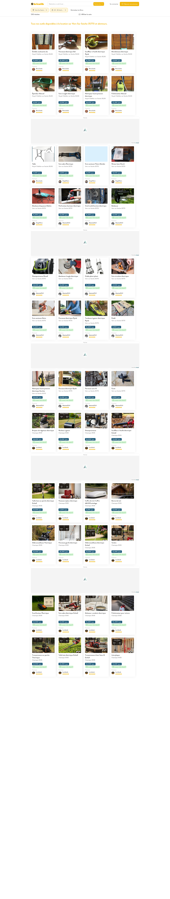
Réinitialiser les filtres (77, 10)
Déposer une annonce (131, 4)
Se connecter (114, 4)
